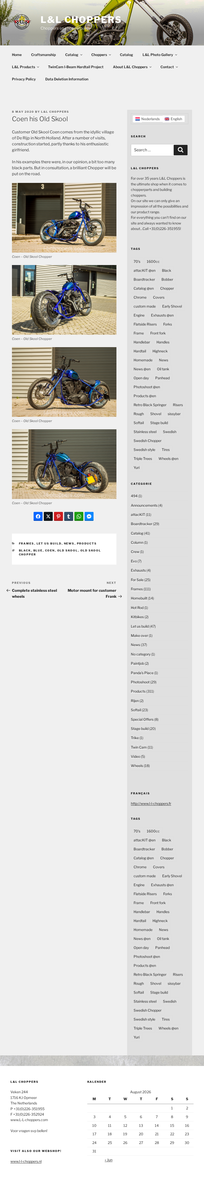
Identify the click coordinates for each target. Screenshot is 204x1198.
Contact (167, 67)
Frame (139, 333)
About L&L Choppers (130, 67)
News (69, 543)
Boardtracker (144, 279)
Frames (26, 543)
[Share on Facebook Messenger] (89, 516)
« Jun (108, 1160)
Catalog (71, 55)
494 (134, 496)
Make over (139, 635)
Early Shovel (172, 306)
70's (137, 261)
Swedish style (144, 449)
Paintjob (137, 663)
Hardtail (140, 351)
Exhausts (138, 570)
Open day (141, 378)
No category (141, 654)
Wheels (137, 765)
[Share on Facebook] (38, 516)
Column (137, 542)
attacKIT (138, 514)
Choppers (99, 55)
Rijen (135, 701)
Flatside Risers (145, 324)
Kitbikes (137, 617)
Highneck (160, 351)
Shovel (155, 414)
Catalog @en (144, 288)
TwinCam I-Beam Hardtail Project (75, 67)
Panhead (162, 378)
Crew (135, 551)
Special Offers (142, 719)
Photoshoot (140, 682)
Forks (167, 324)
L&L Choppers (81, 19)
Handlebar (142, 342)
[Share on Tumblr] (68, 516)
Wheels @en (168, 458)
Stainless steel (145, 432)
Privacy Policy (24, 79)
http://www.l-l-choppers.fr (151, 803)
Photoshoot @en (147, 387)
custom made (145, 306)
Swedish (169, 432)
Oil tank (163, 369)
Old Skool (67, 550)
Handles (162, 342)
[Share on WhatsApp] (78, 516)
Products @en (145, 396)
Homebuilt (139, 598)
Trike (135, 738)
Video (135, 756)
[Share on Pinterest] (58, 516)
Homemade (143, 360)
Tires (166, 449)
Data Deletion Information (66, 79)
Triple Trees (143, 458)
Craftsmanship (43, 55)
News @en (142, 369)
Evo (134, 561)
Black (25, 550)
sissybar (174, 414)
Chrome (140, 297)
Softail (139, 423)
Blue (38, 550)
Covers (158, 297)
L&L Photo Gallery (158, 55)
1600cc (153, 261)
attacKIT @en (144, 270)
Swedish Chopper (147, 440)
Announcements (144, 505)
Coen (50, 550)
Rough (139, 414)
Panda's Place (142, 673)
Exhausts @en (162, 315)
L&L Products (23, 67)
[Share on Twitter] (48, 516)
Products (87, 543)
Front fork (158, 333)
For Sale (137, 580)
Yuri (137, 467)
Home (17, 55)
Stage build (159, 423)
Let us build (49, 543)
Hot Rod (137, 607)
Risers (178, 405)
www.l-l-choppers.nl (26, 1161)
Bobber (167, 279)
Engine (139, 315)
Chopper (167, 288)
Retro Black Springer (150, 405)
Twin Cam (139, 747)
